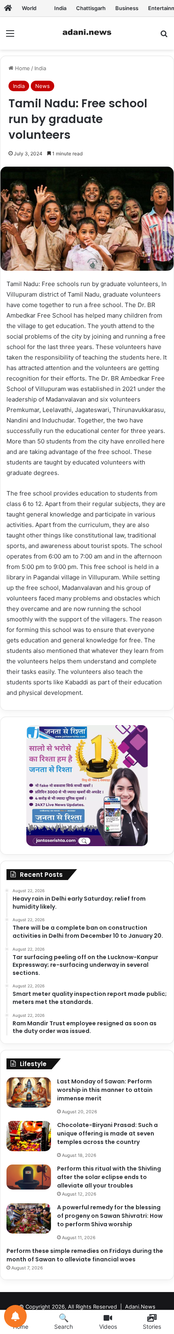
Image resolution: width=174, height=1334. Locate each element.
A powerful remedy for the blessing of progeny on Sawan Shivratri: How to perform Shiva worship (110, 1215)
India (40, 68)
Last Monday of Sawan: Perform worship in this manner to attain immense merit (105, 1089)
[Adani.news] (8, 8)
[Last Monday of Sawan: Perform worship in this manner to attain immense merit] (28, 1092)
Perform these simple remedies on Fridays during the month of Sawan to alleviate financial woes (84, 1255)
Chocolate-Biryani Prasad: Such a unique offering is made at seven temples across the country (107, 1133)
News (42, 86)
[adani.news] (87, 33)
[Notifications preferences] (15, 1316)
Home (21, 68)
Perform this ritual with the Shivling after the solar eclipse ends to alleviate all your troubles (109, 1177)
